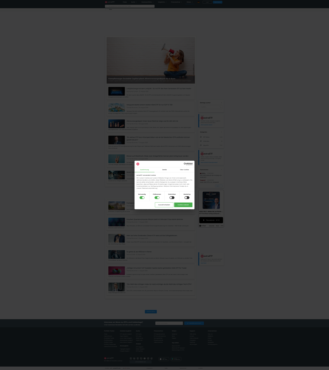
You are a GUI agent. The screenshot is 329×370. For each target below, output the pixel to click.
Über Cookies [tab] (184, 169)
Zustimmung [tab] (144, 169)
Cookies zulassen (183, 205)
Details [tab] (164, 169)
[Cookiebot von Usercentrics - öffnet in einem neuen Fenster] (185, 164)
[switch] (157, 197)
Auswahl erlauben (164, 205)
